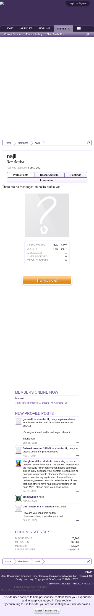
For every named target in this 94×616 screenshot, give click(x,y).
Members (63, 28)
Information (47, 180)
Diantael (19, 398)
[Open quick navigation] (88, 142)
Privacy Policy (83, 583)
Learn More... (52, 611)
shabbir (41, 419)
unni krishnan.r (32, 506)
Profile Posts (20, 175)
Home (9, 28)
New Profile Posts (34, 413)
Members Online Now (36, 392)
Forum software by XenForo (30, 586)
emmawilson (30, 496)
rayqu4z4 (73, 549)
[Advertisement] (47, 88)
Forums (44, 28)
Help (88, 571)
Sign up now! (47, 281)
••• (77, 442)
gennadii (28, 419)
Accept (38, 611)
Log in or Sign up (78, 3)
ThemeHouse (51, 590)
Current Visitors (12, 34)
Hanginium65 (31, 461)
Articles (26, 28)
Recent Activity (49, 175)
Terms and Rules (58, 583)
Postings (75, 175)
